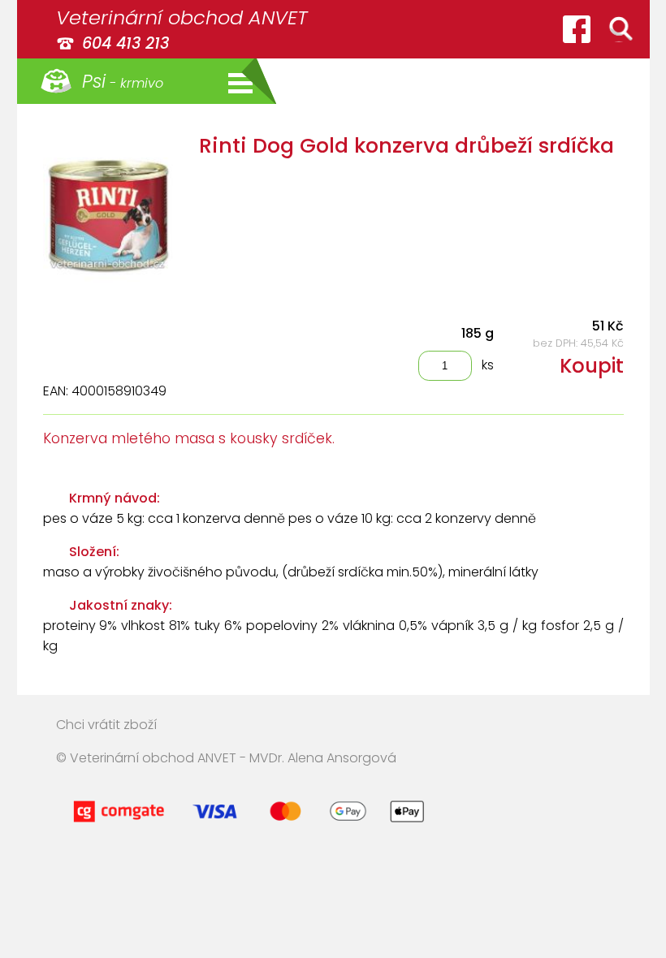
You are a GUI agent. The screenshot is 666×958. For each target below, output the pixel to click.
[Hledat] (620, 29)
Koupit (592, 365)
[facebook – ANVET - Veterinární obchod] (576, 29)
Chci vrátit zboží (106, 724)
